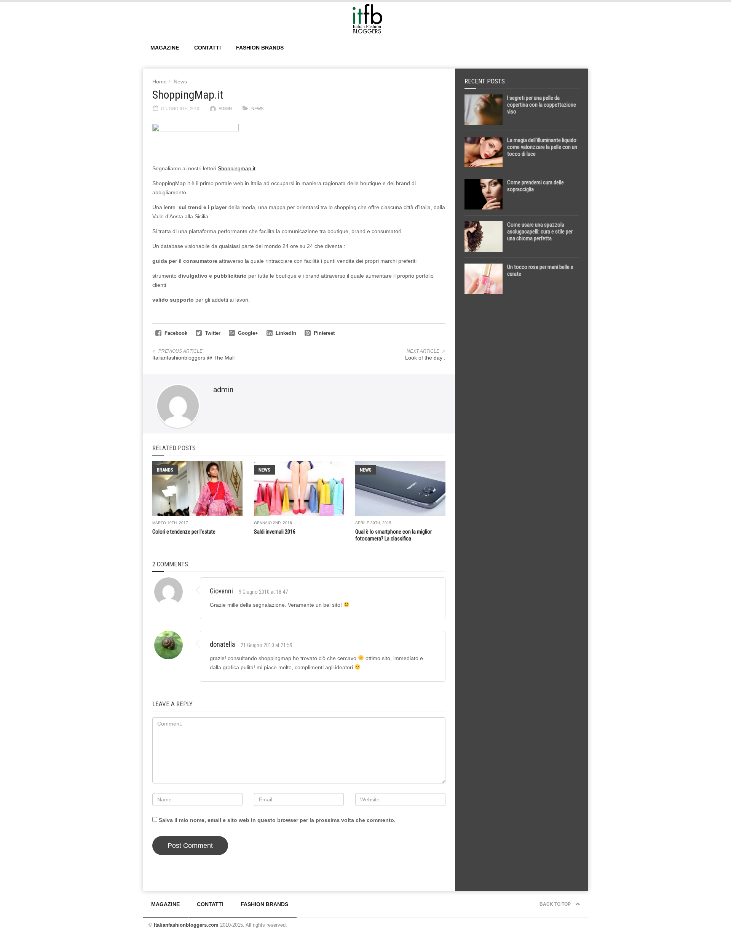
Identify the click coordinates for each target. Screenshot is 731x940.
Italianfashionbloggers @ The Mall (193, 358)
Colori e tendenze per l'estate (183, 532)
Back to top (555, 904)
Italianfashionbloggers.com (186, 925)
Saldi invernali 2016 (274, 532)
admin (225, 108)
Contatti (207, 48)
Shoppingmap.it (236, 168)
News (180, 81)
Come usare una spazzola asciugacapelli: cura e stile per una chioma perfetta (540, 231)
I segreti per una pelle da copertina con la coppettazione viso (541, 104)
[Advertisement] (521, 419)
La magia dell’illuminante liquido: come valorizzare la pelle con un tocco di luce (542, 147)
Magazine (164, 48)
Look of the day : (425, 358)
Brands (165, 470)
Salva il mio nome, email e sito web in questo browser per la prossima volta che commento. (277, 820)
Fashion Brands (260, 48)
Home (159, 81)
